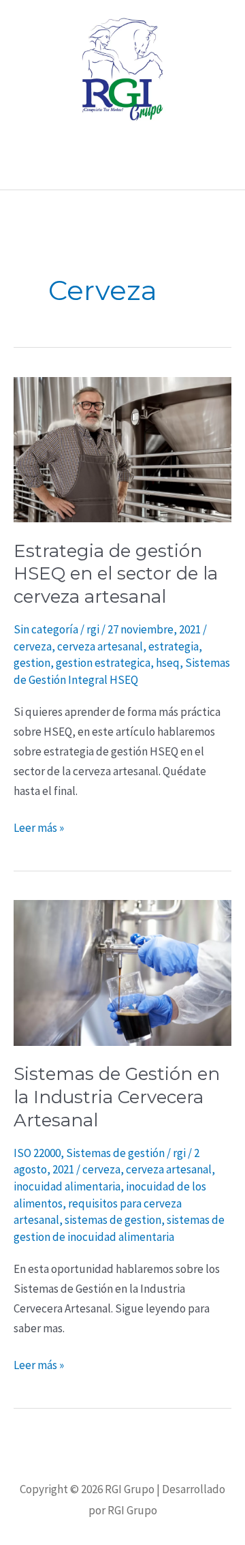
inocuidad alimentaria (67, 1186)
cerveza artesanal (100, 646)
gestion (32, 662)
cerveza (33, 646)
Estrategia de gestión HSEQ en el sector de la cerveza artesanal (116, 574)
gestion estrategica (103, 662)
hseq (168, 662)
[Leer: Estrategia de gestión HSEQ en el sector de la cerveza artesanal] (122, 448)
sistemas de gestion (113, 1219)
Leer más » (39, 826)
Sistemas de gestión (115, 1152)
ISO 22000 (37, 1152)
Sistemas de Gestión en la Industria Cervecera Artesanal (117, 1097)
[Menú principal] (122, 169)
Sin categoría (46, 629)
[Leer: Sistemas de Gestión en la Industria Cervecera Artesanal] (122, 971)
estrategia (173, 646)
